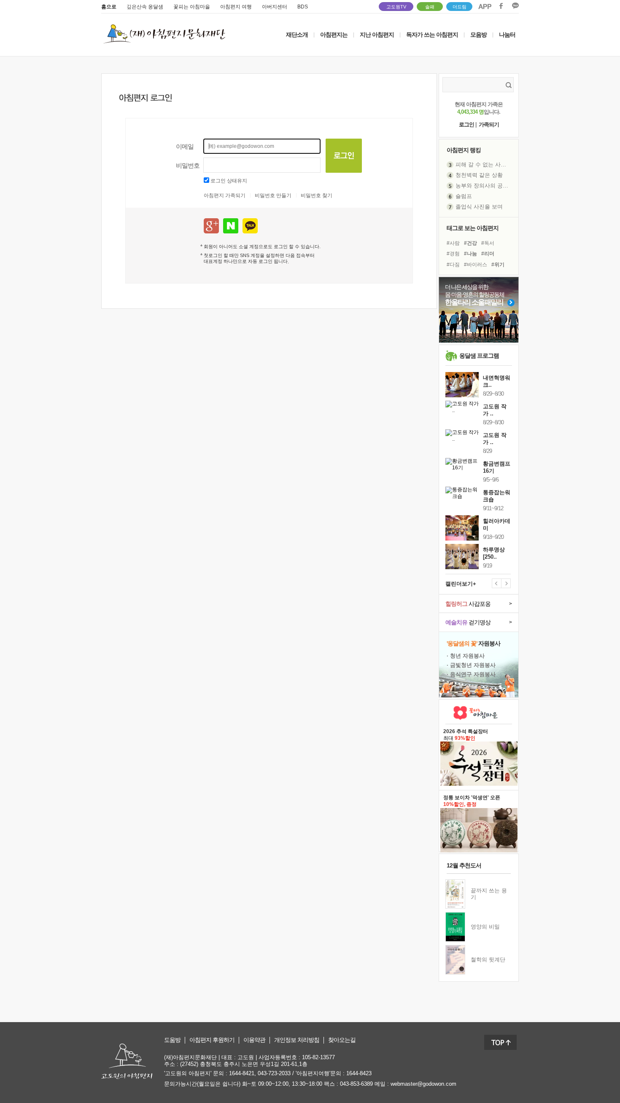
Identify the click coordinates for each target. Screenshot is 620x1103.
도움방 (172, 1040)
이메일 (185, 146)
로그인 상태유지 (228, 181)
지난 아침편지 (377, 34)
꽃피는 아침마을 (191, 7)
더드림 (459, 6)
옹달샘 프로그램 (479, 355)
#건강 (470, 243)
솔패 (429, 6)
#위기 (497, 265)
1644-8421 (241, 1073)
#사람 (453, 243)
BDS (302, 7)
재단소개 (297, 34)
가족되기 (489, 124)
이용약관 (254, 1040)
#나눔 (470, 254)
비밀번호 (187, 165)
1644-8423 (359, 1073)
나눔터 (507, 34)
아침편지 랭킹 (464, 150)
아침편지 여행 (236, 7)
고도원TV (396, 6)
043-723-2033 (274, 1073)
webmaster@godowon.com (423, 1084)
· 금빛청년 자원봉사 (471, 665)
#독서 (487, 243)
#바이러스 (475, 265)
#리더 (487, 254)
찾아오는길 (342, 1040)
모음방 (478, 34)
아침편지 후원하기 (212, 1040)
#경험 (453, 254)
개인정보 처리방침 (296, 1040)
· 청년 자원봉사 (466, 656)
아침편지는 (334, 34)
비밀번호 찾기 (316, 195)
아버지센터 (274, 7)
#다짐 (453, 265)
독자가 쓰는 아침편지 (432, 34)
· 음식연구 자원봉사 (471, 674)
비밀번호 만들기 (273, 195)
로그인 (466, 124)
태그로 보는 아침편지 (473, 228)
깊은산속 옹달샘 (145, 7)
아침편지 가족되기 (224, 195)
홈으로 (108, 7)
